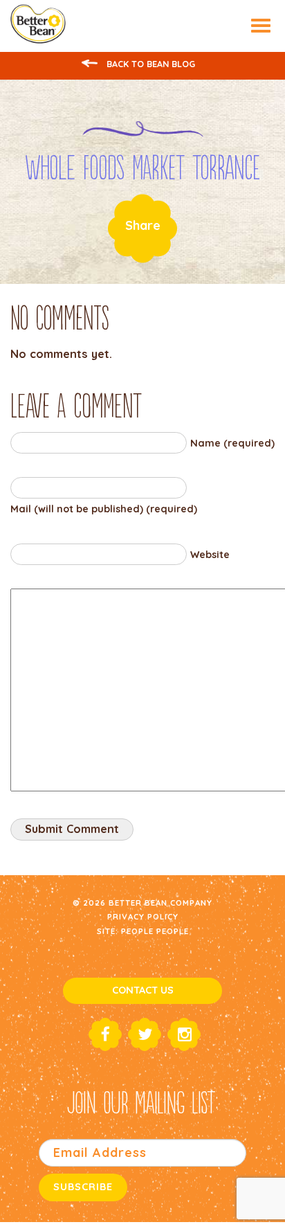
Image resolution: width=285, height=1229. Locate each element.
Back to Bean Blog (149, 63)
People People (155, 931)
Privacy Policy (142, 916)
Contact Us (143, 990)
